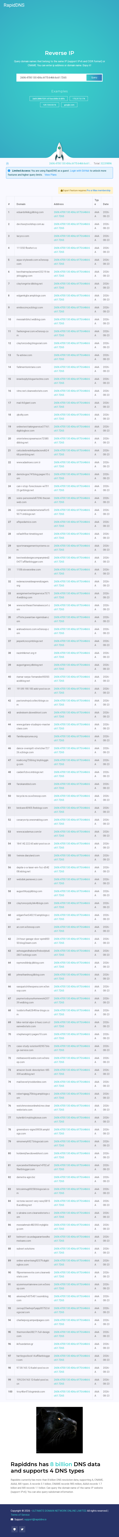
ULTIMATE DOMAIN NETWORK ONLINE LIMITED (59, 1510)
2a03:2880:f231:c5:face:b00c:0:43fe (49, 99)
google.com (69, 105)
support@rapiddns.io (35, 1519)
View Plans (51, 174)
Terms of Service (20, 1514)
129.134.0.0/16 (49, 105)
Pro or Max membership (98, 190)
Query (94, 77)
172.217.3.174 (79, 99)
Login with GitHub (79, 170)
